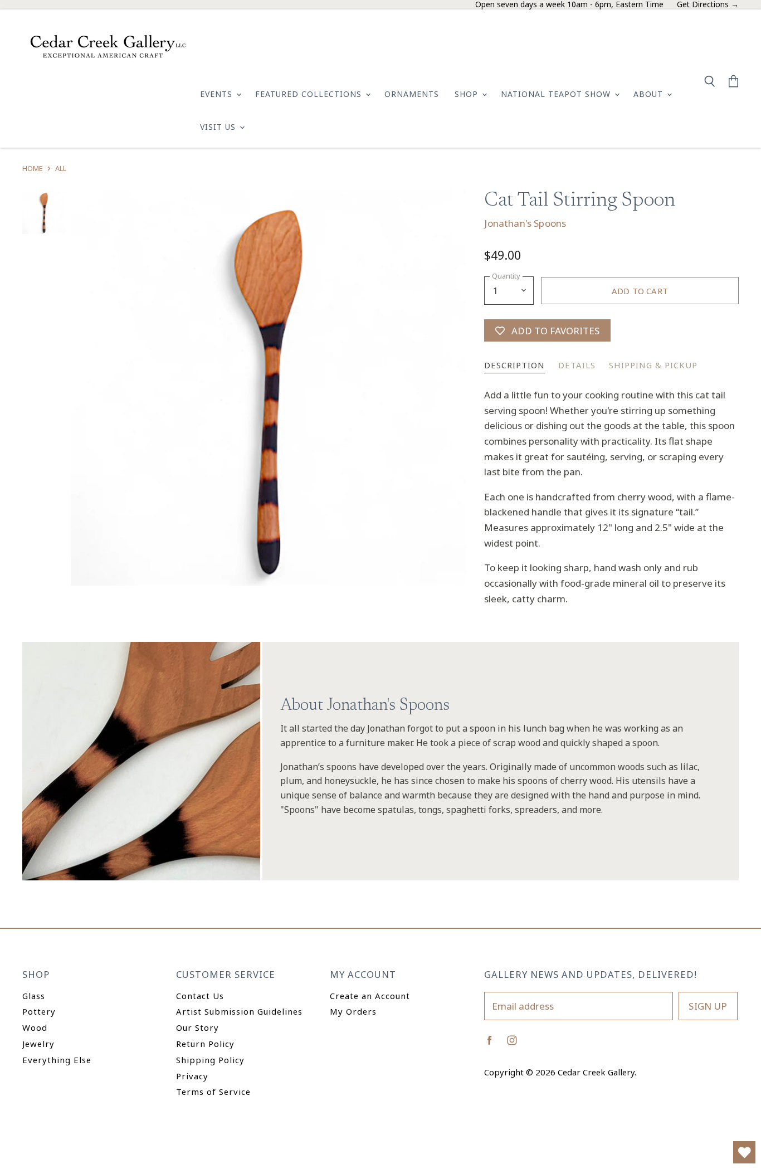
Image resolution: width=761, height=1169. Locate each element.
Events (217, 94)
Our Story (197, 1027)
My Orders (353, 1011)
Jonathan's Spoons (525, 223)
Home (32, 168)
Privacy (192, 1076)
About (649, 94)
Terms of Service (213, 1091)
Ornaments (411, 94)
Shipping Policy (210, 1059)
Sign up (708, 1006)
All (60, 168)
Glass (33, 995)
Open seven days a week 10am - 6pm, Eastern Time (569, 4)
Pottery (39, 1011)
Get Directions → (708, 4)
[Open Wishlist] (744, 1152)
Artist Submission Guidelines (239, 1011)
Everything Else (56, 1059)
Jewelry (38, 1043)
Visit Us (219, 126)
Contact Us (200, 995)
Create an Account (370, 995)
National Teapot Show (557, 94)
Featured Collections (309, 94)
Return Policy (205, 1043)
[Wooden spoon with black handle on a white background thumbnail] (44, 212)
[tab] (514, 365)
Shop (468, 94)
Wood (34, 1027)
